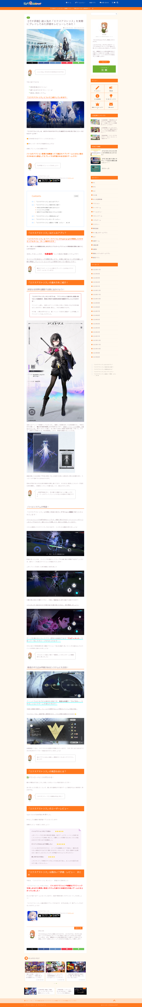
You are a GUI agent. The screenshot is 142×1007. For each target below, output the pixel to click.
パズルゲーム (97, 220)
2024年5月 (96, 319)
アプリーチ (71, 178)
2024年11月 (97, 294)
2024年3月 (96, 328)
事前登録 (95, 228)
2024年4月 (96, 324)
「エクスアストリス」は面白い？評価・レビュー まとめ (53, 223)
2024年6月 (96, 315)
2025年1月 (96, 286)
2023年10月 (97, 349)
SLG (94, 191)
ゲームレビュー (81, 2)
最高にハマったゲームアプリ (101, 253)
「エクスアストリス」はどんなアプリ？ (47, 202)
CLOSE (76, 196)
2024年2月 (96, 332)
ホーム (69, 2)
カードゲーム (97, 208)
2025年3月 (96, 278)
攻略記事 (95, 245)
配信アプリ (93, 2)
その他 (95, 195)
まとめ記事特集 (97, 199)
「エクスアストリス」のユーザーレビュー (48, 219)
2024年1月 (96, 336)
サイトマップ (41, 1005)
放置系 (95, 249)
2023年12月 (97, 340)
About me (104, 61)
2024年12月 (97, 290)
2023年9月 (96, 353)
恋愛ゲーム (96, 241)
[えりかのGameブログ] (32, 5)
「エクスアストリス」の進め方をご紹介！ (48, 205)
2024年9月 (96, 303)
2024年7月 (96, 311)
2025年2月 (96, 282)
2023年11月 (97, 344)
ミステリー (96, 224)
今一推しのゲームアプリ (100, 233)
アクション (96, 203)
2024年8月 (96, 307)
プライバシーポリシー (30, 1005)
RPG (28, 17)
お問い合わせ (105, 2)
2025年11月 (97, 269)
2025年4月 (96, 274)
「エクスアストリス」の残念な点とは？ (47, 216)
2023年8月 (96, 357)
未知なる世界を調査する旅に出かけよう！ (48, 207)
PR (94, 183)
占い (94, 237)
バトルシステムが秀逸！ (43, 210)
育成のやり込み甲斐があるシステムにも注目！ (50, 212)
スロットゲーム (97, 216)
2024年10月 (97, 299)
